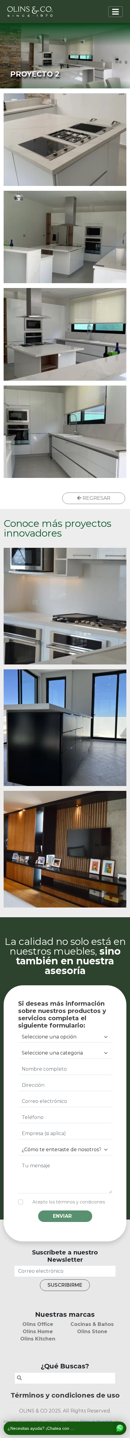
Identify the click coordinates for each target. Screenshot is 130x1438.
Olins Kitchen (37, 1339)
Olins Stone (92, 1331)
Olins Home (38, 1331)
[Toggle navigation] (115, 11)
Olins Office (37, 1324)
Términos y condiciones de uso (65, 1395)
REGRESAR (95, 498)
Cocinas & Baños (92, 1324)
